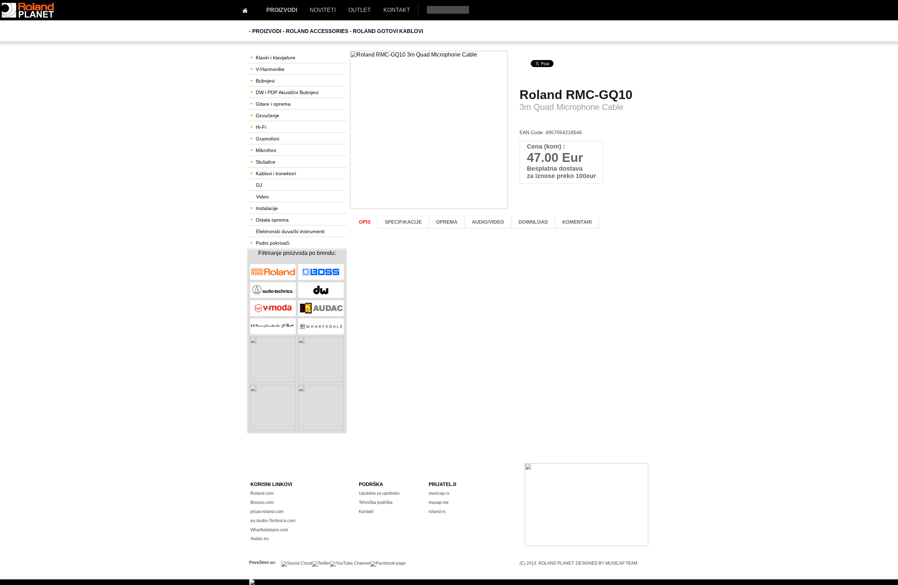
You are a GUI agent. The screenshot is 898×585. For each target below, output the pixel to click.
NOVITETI (323, 10)
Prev (359, 135)
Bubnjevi (265, 81)
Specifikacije (403, 222)
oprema (446, 222)
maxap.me (439, 502)
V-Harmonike (270, 69)
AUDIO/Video (488, 222)
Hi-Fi (261, 127)
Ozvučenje (267, 115)
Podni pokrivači (272, 243)
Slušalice (265, 162)
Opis (364, 222)
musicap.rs (439, 493)
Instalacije (267, 208)
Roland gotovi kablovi (388, 31)
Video (262, 196)
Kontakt (366, 511)
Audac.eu (259, 538)
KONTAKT (396, 10)
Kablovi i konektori (276, 173)
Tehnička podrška (376, 502)
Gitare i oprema (273, 104)
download (533, 222)
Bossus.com (262, 502)
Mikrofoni (266, 150)
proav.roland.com (266, 511)
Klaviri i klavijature (275, 57)
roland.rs (437, 511)
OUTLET (359, 10)
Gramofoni (267, 139)
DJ (259, 185)
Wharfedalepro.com (269, 529)
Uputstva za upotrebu (379, 493)
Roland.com (262, 493)
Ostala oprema (272, 220)
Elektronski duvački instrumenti (290, 231)
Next (499, 135)
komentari (577, 222)
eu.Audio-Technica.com (272, 520)
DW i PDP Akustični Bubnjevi (287, 92)
